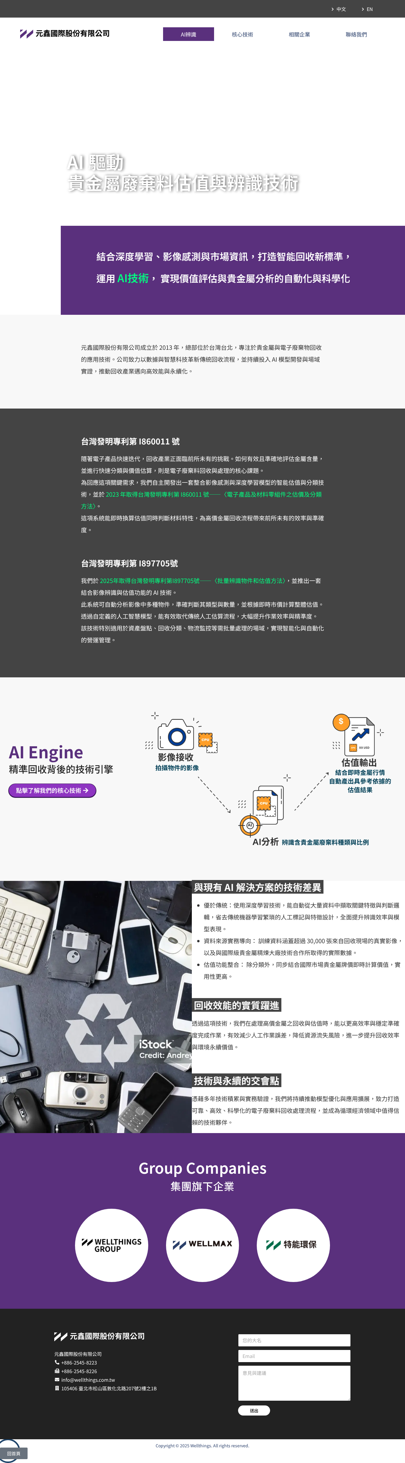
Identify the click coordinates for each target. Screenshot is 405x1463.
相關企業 (299, 34)
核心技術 (242, 34)
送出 (254, 1410)
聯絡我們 (356, 34)
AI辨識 (188, 34)
